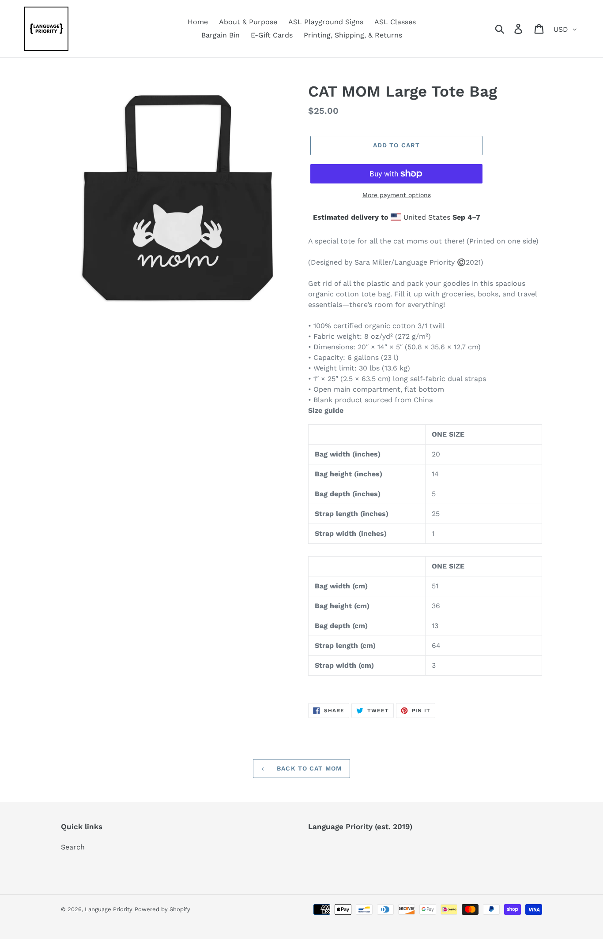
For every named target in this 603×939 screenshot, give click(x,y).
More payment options (396, 194)
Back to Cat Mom (308, 768)
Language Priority (108, 909)
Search (73, 847)
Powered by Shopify (162, 909)
